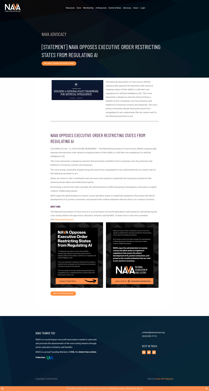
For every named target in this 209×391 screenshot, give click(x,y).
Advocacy (127, 8)
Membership (88, 8)
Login (142, 8)
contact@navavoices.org (153, 332)
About (135, 8)
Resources (70, 8)
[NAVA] (13, 8)
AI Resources (101, 8)
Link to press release (63, 293)
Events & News (114, 8)
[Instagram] (154, 352)
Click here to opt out (134, 389)
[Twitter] (149, 352)
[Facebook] (144, 352)
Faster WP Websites (164, 379)
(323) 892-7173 (149, 336)
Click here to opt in (117, 389)
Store (79, 8)
